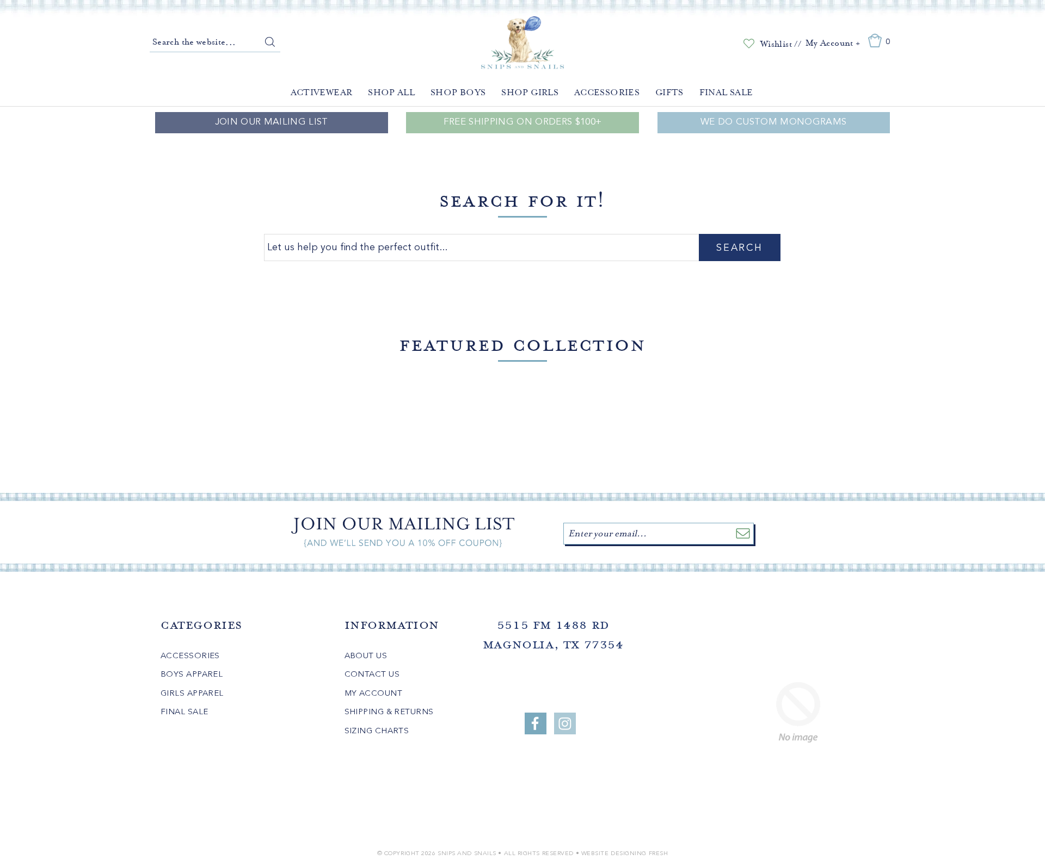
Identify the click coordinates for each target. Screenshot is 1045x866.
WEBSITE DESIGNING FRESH (624, 854)
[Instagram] (565, 723)
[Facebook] (535, 723)
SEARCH (739, 248)
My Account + (833, 43)
